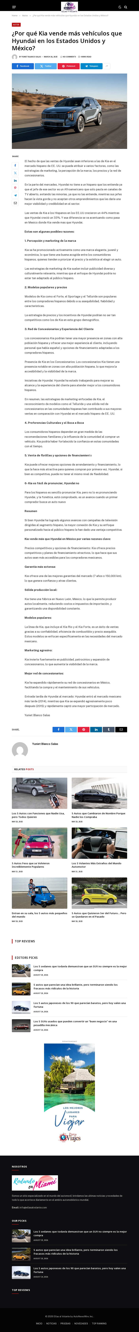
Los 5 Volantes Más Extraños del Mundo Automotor (96, 865)
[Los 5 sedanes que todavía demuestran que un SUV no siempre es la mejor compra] (21, 970)
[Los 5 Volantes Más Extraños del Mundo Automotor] (99, 843)
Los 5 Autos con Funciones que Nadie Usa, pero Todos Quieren (38, 815)
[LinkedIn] (15, 180)
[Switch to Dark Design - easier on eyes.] (120, 7)
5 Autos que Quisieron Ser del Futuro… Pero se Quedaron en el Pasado (99, 914)
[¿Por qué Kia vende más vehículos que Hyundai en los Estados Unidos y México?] (69, 111)
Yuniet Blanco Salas (31, 57)
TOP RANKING (99, 1323)
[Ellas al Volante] (69, 7)
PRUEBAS (66, 1323)
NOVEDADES (81, 1323)
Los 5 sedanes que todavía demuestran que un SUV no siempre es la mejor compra (80, 968)
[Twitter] (15, 173)
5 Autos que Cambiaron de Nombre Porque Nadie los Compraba (98, 815)
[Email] (15, 203)
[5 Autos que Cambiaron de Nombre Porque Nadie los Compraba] (99, 793)
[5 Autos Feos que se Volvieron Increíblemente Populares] (39, 843)
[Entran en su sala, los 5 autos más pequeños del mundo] (39, 893)
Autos (16, 25)
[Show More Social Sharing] (106, 66)
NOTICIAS (51, 1323)
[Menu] (14, 7)
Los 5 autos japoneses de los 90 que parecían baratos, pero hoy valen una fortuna (80, 1004)
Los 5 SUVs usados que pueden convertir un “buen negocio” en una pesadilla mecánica (75, 1023)
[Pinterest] (15, 188)
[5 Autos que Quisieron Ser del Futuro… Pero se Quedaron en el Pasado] (99, 893)
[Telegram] (15, 195)
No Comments (69, 57)
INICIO (39, 1323)
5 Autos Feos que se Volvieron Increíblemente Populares (30, 865)
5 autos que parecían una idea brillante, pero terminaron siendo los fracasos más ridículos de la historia (76, 986)
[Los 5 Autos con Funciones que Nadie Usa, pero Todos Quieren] (39, 793)
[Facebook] (15, 165)
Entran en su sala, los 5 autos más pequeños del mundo (39, 914)
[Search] (125, 7)
